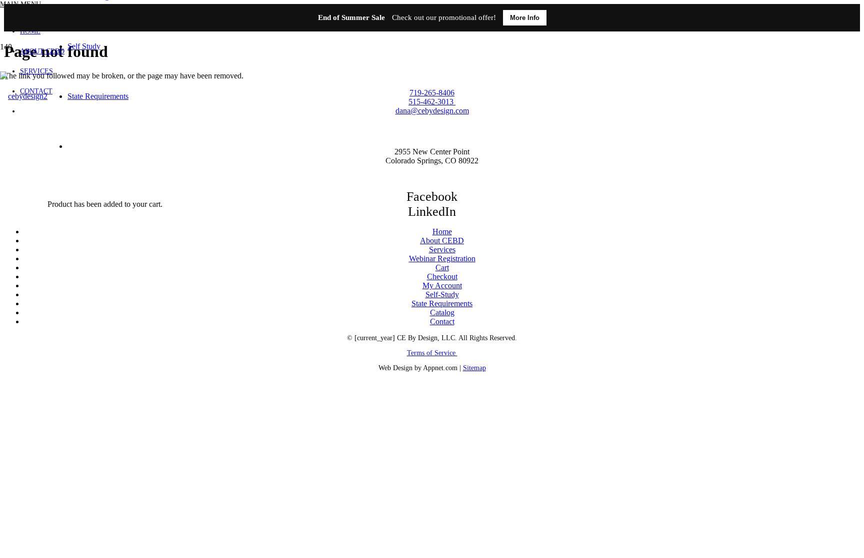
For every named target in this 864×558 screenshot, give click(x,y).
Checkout (442, 276)
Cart (442, 267)
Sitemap (474, 368)
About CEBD (442, 240)
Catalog (442, 312)
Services (442, 249)
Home (442, 231)
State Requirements (442, 303)
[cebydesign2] (24, 96)
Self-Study (442, 294)
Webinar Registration (442, 258)
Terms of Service (432, 353)
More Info (525, 17)
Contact (442, 321)
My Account (442, 285)
